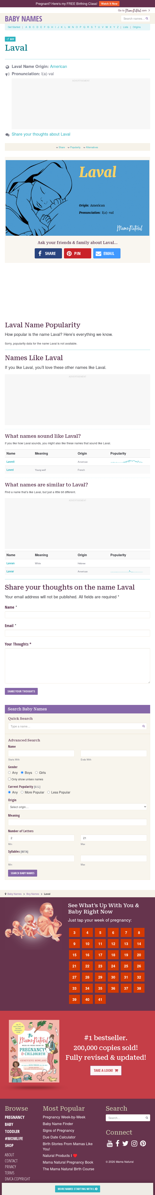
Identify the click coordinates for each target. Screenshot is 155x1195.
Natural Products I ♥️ (60, 1155)
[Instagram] (134, 1144)
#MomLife (14, 1138)
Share (62, 147)
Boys (28, 772)
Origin (12, 800)
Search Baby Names (23, 873)
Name (9, 607)
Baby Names (23, 18)
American (58, 66)
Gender (13, 767)
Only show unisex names (27, 779)
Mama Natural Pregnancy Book (68, 1162)
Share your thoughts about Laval (41, 134)
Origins (137, 27)
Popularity (75, 147)
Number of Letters (21, 831)
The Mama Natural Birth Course (68, 1168)
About (9, 1155)
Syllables (18, 851)
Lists (125, 27)
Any (15, 772)
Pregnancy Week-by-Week (64, 1116)
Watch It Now (109, 3)
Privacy (10, 1166)
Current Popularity (24, 786)
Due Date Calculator (59, 1136)
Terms (9, 1173)
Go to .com (133, 10)
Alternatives (92, 147)
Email (9, 625)
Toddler (12, 1131)
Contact (11, 1161)
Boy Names (32, 893)
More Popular (34, 792)
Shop (9, 1145)
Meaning (14, 815)
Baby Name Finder (58, 1123)
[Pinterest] (143, 1144)
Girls (42, 772)
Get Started (14, 27)
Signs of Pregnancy (58, 1130)
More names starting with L (76, 1189)
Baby (9, 1124)
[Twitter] (125, 1144)
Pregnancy (14, 1117)
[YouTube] (110, 1144)
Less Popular (60, 792)
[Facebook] (117, 1144)
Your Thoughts (18, 644)
